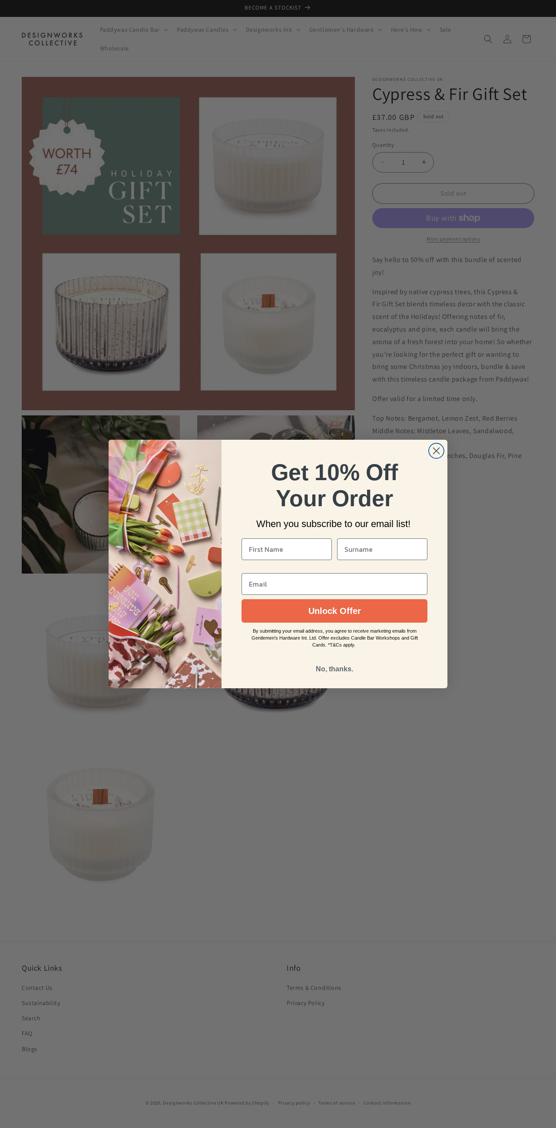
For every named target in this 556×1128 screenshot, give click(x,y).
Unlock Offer (334, 611)
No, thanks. (334, 669)
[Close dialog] (436, 450)
